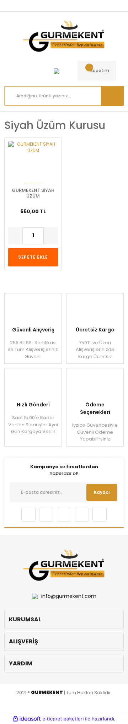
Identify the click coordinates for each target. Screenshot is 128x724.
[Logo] (64, 36)
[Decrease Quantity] (15, 235)
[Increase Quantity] (51, 235)
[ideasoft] (26, 718)
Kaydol (102, 492)
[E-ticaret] (63, 718)
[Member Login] (56, 70)
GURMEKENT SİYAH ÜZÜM (33, 193)
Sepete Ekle (33, 257)
